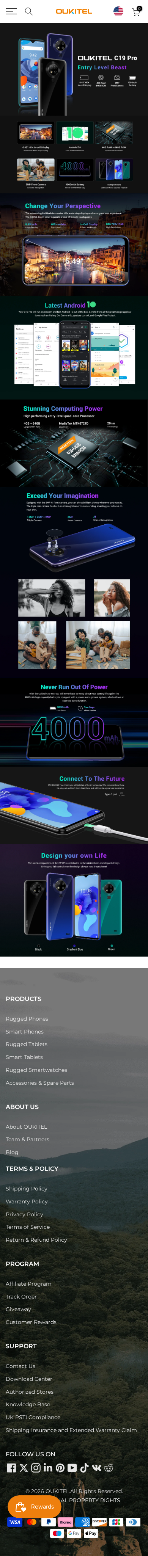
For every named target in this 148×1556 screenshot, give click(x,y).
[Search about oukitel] (29, 11)
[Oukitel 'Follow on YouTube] (72, 1468)
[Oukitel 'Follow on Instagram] (35, 1468)
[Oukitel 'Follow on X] (23, 1468)
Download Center (29, 1379)
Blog (12, 1152)
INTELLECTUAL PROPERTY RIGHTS (74, 1500)
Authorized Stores (30, 1391)
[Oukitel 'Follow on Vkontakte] (96, 1468)
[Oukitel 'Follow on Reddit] (108, 1468)
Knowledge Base (28, 1404)
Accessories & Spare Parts (40, 1082)
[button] (118, 11)
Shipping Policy (26, 1188)
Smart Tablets (24, 1057)
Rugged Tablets (26, 1044)
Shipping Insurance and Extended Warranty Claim (71, 1430)
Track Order (21, 1296)
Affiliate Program (29, 1283)
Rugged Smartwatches (36, 1070)
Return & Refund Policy (36, 1239)
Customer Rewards (31, 1322)
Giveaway (18, 1309)
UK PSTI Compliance (33, 1417)
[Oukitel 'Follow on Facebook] (11, 1468)
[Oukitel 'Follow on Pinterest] (60, 1468)
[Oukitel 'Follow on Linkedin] (48, 1468)
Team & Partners (27, 1139)
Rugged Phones (27, 1018)
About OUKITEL (26, 1126)
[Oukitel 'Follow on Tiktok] (84, 1468)
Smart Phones (25, 1031)
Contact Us (20, 1366)
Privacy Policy (24, 1214)
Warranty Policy (27, 1201)
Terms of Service (28, 1226)
